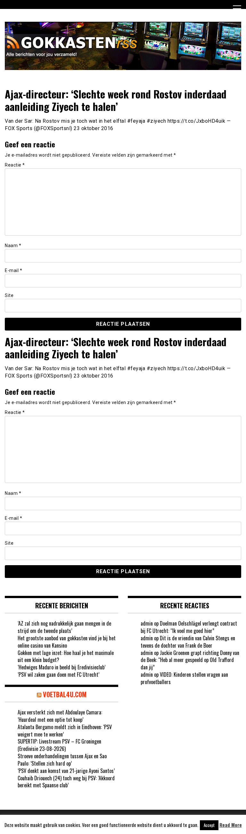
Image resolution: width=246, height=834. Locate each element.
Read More (230, 825)
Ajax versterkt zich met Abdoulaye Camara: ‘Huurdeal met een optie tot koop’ (60, 715)
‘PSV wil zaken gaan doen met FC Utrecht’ (58, 674)
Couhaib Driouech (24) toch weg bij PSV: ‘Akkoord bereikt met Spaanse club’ (66, 781)
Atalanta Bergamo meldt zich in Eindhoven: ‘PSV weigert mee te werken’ (65, 730)
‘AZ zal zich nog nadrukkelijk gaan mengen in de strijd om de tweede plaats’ (64, 627)
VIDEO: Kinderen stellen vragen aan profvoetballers (184, 678)
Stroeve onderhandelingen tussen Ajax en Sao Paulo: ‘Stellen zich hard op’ (62, 759)
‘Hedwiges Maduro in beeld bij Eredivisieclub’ (61, 667)
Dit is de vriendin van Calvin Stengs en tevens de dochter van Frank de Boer (188, 641)
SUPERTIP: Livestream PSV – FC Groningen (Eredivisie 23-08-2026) (59, 744)
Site (9, 295)
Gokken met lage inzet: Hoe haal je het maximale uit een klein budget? (66, 656)
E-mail (13, 270)
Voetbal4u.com (64, 694)
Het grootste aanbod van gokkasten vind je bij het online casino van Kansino (67, 641)
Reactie (15, 165)
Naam (13, 245)
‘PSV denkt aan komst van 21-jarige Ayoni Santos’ (66, 771)
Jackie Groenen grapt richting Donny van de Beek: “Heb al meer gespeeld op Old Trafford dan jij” (190, 660)
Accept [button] (209, 825)
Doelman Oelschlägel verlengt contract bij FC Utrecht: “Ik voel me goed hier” (189, 627)
